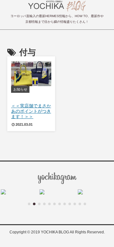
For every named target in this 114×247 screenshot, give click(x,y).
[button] (29, 204)
